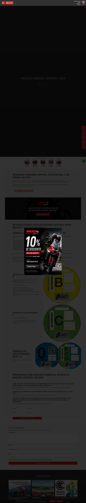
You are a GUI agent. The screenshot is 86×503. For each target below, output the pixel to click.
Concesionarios (77, 1)
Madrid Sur (78, 3)
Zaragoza (78, 4)
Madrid (79, 2)
